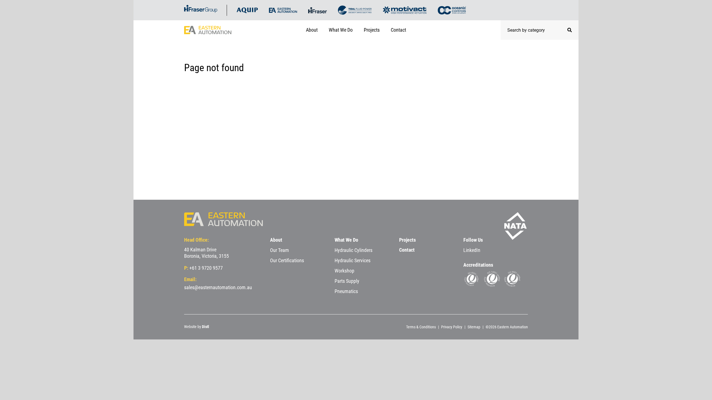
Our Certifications (287, 260)
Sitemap (474, 327)
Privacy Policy (451, 327)
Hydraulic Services (352, 260)
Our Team (279, 250)
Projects (372, 30)
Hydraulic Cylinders (353, 250)
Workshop (344, 271)
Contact (398, 30)
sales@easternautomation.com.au (218, 287)
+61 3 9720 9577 (206, 268)
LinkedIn (471, 250)
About (312, 30)
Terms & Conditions (421, 327)
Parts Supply (347, 281)
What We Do (341, 30)
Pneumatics (346, 291)
